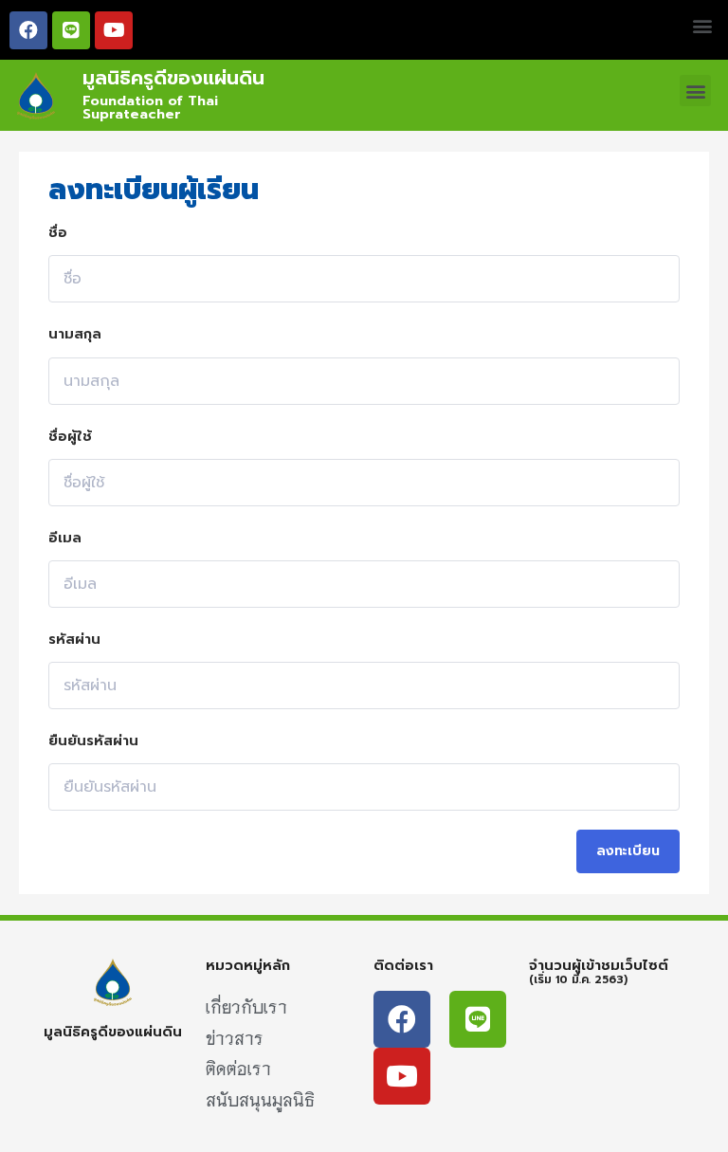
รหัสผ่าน (74, 639)
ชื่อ (57, 232)
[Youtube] (114, 30)
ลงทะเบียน (628, 851)
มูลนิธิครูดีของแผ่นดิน (173, 78)
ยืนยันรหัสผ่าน (93, 740)
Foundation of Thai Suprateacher (150, 107)
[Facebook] (28, 30)
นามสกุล (74, 333)
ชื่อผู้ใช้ (70, 436)
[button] (703, 25)
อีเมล (65, 537)
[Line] (71, 30)
